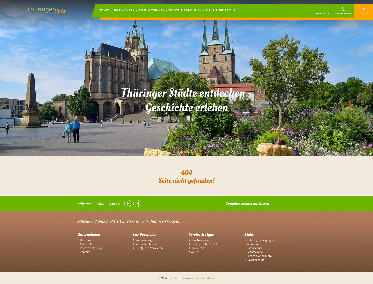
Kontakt (84, 251)
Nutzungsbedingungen (260, 240)
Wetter (194, 251)
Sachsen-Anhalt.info (259, 255)
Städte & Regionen (183, 10)
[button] (178, 152)
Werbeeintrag (143, 240)
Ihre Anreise (197, 248)
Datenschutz (254, 248)
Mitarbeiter (86, 244)
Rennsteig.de (254, 251)
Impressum (253, 244)
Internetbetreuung (91, 248)
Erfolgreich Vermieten (148, 248)
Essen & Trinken (151, 10)
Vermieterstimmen (146, 244)
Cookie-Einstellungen (205, 278)
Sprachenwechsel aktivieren (247, 203)
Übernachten (124, 10)
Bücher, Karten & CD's (204, 244)
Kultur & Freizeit (217, 10)
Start (104, 10)
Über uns (85, 240)
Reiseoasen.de (255, 259)
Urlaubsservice (199, 240)
